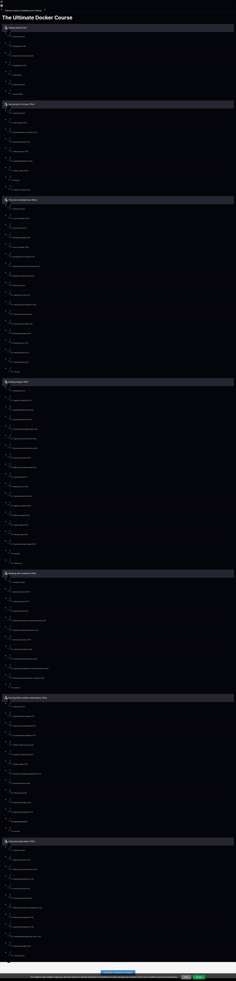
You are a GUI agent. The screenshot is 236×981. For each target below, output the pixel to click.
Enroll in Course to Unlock (118, 972)
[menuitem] (1, 6)
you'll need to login (130, 969)
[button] (1, 2)
